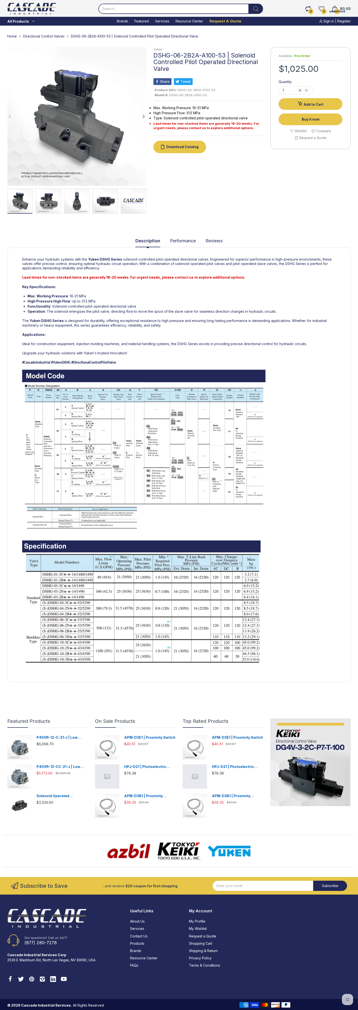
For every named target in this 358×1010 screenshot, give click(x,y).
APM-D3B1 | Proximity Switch (143, 796)
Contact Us (139, 936)
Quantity (285, 82)
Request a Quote (202, 936)
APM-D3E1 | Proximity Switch (149, 737)
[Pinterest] (32, 979)
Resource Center (144, 958)
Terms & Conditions (204, 965)
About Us (137, 921)
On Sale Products (115, 721)
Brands (135, 951)
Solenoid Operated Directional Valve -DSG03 (59, 796)
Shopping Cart (200, 943)
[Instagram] (42, 979)
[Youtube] (64, 979)
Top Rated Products (205, 721)
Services (137, 928)
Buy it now (311, 119)
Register (344, 21)
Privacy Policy (200, 958)
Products (137, 943)
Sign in (328, 21)
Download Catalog (182, 147)
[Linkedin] (53, 979)
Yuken (157, 49)
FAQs (134, 965)
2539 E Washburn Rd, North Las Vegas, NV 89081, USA (51, 960)
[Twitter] (21, 979)
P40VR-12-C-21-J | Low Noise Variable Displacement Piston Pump (62, 737)
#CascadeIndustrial (36, 363)
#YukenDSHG (60, 363)
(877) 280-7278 (40, 942)
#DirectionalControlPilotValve (93, 363)
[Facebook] (10, 979)
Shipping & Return (203, 951)
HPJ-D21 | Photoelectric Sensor (145, 767)
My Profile (197, 921)
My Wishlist (198, 928)
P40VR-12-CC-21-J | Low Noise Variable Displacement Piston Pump (62, 767)
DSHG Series (111, 259)
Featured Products (28, 721)
